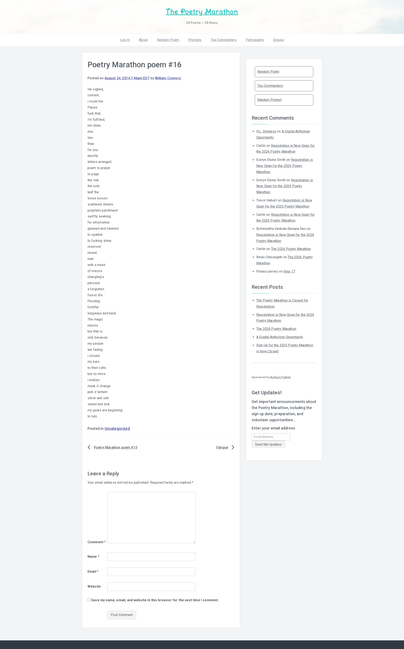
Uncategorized (117, 428)
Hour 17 (289, 271)
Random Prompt (269, 100)
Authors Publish (280, 377)
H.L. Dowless (266, 131)
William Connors (168, 78)
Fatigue (222, 447)
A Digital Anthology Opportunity (279, 337)
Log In (125, 40)
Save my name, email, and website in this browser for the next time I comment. (155, 600)
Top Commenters (223, 40)
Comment (97, 542)
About (143, 40)
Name (93, 557)
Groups (278, 40)
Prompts (194, 40)
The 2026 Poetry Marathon (291, 249)
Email (93, 572)
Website (94, 586)
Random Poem (168, 40)
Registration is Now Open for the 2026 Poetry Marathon (284, 166)
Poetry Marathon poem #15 (115, 447)
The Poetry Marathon (202, 11)
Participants (255, 40)
